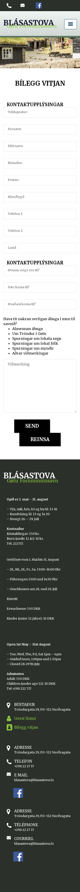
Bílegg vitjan (26, 727)
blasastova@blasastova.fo (34, 780)
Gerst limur (25, 718)
